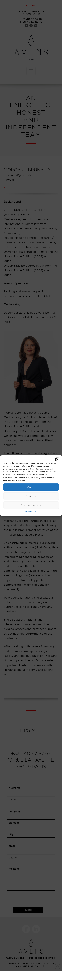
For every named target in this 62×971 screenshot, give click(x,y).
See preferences (31, 505)
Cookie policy (29, 511)
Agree (31, 487)
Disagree (31, 496)
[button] (57, 459)
